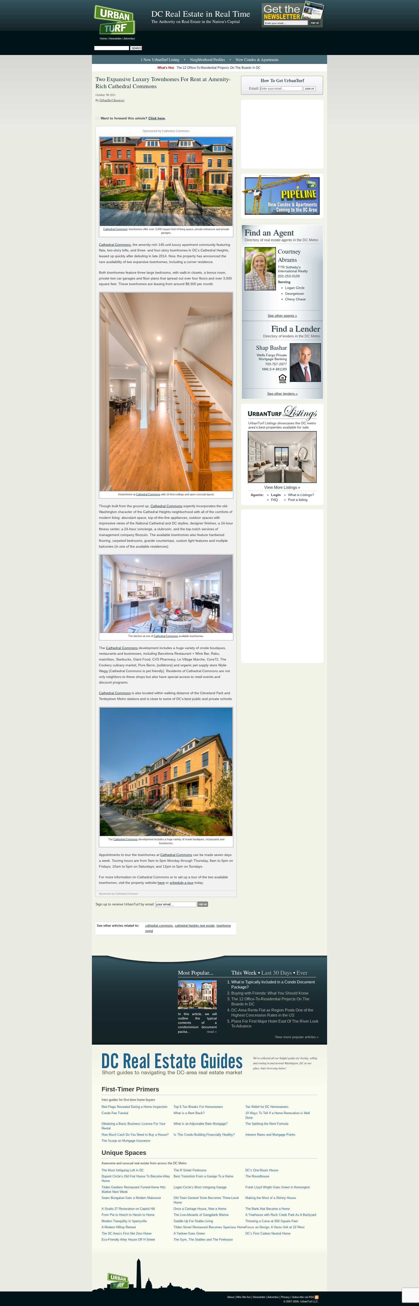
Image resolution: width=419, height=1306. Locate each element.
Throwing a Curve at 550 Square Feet (271, 1221)
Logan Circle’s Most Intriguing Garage (200, 1187)
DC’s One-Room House (261, 1170)
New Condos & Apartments (257, 59)
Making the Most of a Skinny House (270, 1198)
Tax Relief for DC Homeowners (267, 1107)
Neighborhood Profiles (207, 59)
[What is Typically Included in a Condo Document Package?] (197, 1009)
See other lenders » (282, 394)
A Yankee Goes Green (189, 1233)
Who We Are (243, 1297)
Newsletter (115, 38)
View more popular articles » (297, 1037)
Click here (156, 118)
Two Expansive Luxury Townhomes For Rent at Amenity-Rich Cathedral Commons (163, 82)
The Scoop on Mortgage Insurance (126, 1141)
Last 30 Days (276, 972)
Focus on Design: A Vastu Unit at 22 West (275, 1227)
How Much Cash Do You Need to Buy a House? (135, 1134)
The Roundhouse (257, 1176)
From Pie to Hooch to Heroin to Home (128, 1215)
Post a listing (297, 500)
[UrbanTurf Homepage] (118, 20)
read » (212, 1032)
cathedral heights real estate (195, 925)
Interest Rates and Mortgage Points (270, 1134)
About (230, 1297)
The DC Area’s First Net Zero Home (127, 1233)
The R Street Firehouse (190, 1170)
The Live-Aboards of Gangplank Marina (201, 1215)
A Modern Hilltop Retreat (119, 1227)
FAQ (274, 500)
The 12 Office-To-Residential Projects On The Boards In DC (218, 68)
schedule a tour (181, 883)
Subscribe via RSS (303, 1297)
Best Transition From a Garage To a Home (203, 1176)
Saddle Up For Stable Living (193, 1221)
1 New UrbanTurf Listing (160, 59)
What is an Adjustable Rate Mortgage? (200, 1124)
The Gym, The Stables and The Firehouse (203, 1239)
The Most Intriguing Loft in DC (123, 1170)
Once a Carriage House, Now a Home (200, 1209)
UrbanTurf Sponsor (111, 100)
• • (210, 59)
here (161, 883)
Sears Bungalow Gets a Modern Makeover (131, 1198)
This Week (244, 972)
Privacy (285, 1297)
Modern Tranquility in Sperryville (124, 1221)
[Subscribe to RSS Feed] (317, 1297)
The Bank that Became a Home (267, 1209)
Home (103, 38)
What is (301, 495)
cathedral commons (159, 925)
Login (276, 495)
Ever (302, 972)
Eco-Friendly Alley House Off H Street (128, 1239)
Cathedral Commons (115, 229)
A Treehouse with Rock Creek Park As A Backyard (280, 1215)
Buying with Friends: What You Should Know (269, 993)
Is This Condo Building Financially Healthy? (204, 1134)
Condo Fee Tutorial (115, 1113)
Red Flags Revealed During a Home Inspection (134, 1107)
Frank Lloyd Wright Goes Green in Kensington (277, 1187)
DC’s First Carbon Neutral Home (267, 1233)
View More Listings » (282, 487)
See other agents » (282, 316)
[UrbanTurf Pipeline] (282, 217)
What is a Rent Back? (189, 1113)
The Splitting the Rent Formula (266, 1124)
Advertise (129, 38)
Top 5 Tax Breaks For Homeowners (198, 1107)
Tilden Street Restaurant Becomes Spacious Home (209, 1227)
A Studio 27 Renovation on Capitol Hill (128, 1209)
